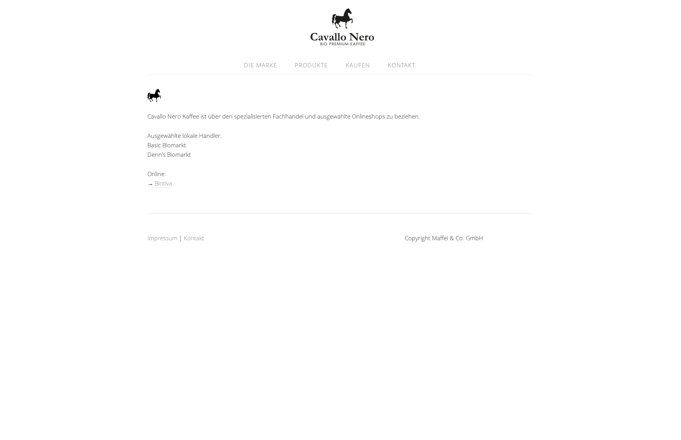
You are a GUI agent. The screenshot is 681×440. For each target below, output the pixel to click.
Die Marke (260, 65)
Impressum (162, 238)
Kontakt (401, 65)
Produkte (311, 65)
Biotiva (163, 183)
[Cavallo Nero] (340, 41)
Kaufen (358, 65)
